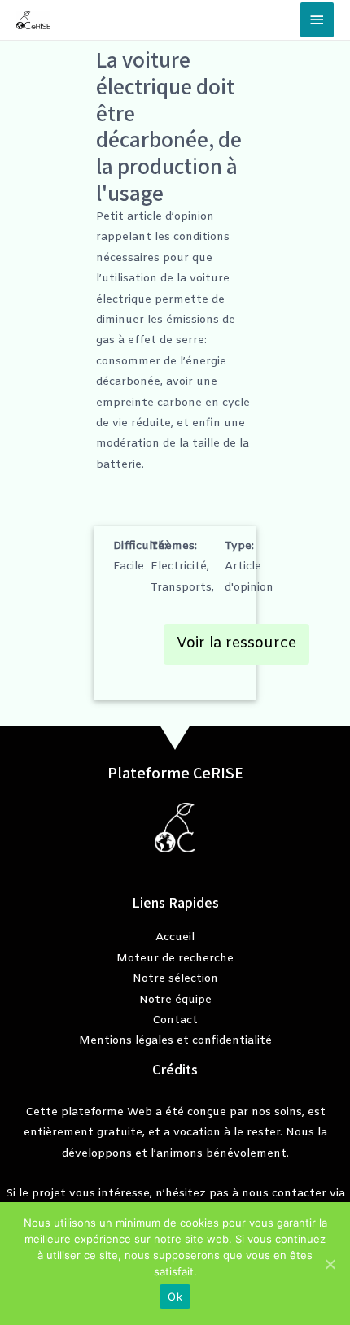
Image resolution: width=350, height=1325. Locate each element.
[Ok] (330, 1264)
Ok (175, 1296)
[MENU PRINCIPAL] (317, 19)
